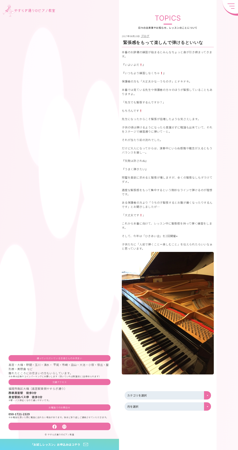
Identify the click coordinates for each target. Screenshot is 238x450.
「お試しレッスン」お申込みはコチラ (55, 444)
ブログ (145, 36)
